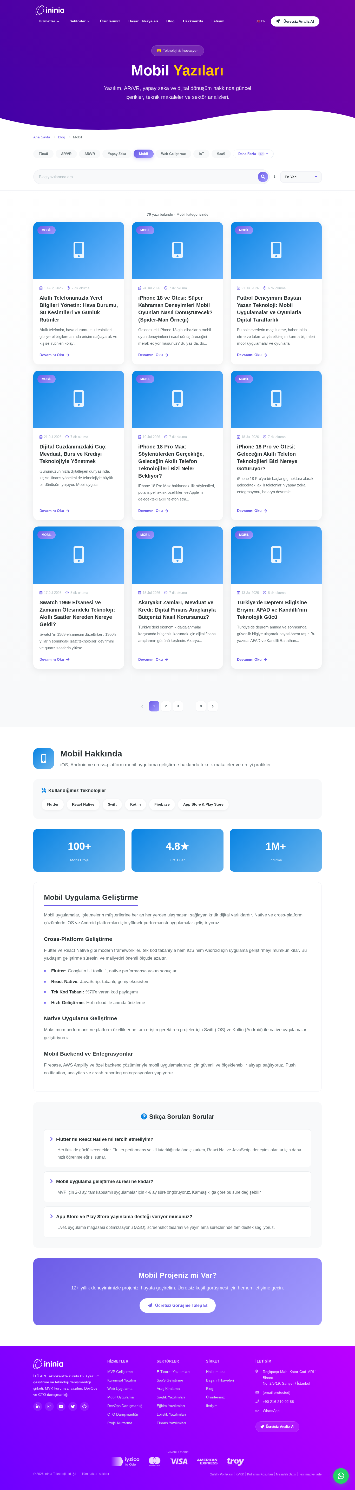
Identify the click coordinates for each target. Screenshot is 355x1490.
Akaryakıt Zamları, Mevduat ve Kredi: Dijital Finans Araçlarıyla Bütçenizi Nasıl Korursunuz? (177, 610)
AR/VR (66, 154)
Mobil (143, 154)
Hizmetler (47, 21)
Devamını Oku (52, 355)
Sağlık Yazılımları (171, 1397)
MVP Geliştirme (120, 1372)
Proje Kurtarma (119, 1423)
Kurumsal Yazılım (121, 1380)
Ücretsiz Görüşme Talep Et (180, 1305)
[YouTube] (61, 1406)
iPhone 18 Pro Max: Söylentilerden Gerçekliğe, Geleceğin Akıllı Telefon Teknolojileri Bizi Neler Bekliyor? (171, 461)
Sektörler (78, 21)
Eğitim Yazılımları (171, 1406)
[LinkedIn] (37, 1406)
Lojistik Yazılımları (171, 1414)
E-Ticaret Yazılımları (173, 1372)
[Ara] (263, 177)
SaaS (221, 154)
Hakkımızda (193, 21)
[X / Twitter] (72, 1406)
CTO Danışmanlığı (122, 1414)
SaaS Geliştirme (170, 1380)
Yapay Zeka (117, 154)
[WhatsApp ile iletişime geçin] (341, 1476)
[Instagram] (49, 1406)
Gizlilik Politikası (221, 1474)
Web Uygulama (120, 1389)
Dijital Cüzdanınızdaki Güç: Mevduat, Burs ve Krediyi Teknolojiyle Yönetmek (73, 454)
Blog (170, 21)
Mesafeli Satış (286, 1474)
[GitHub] (84, 1406)
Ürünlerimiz (110, 21)
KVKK (240, 1474)
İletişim (218, 21)
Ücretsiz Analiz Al (280, 1427)
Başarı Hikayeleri (143, 21)
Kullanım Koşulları (260, 1474)
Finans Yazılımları (171, 1423)
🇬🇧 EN (261, 21)
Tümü (43, 154)
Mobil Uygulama (120, 1397)
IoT (201, 154)
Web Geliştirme (173, 154)
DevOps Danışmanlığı (125, 1406)
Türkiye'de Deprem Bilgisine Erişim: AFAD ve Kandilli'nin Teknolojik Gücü (272, 610)
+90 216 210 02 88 (278, 1402)
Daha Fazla (250, 154)
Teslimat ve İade (310, 1474)
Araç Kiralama (168, 1389)
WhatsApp (271, 1411)
